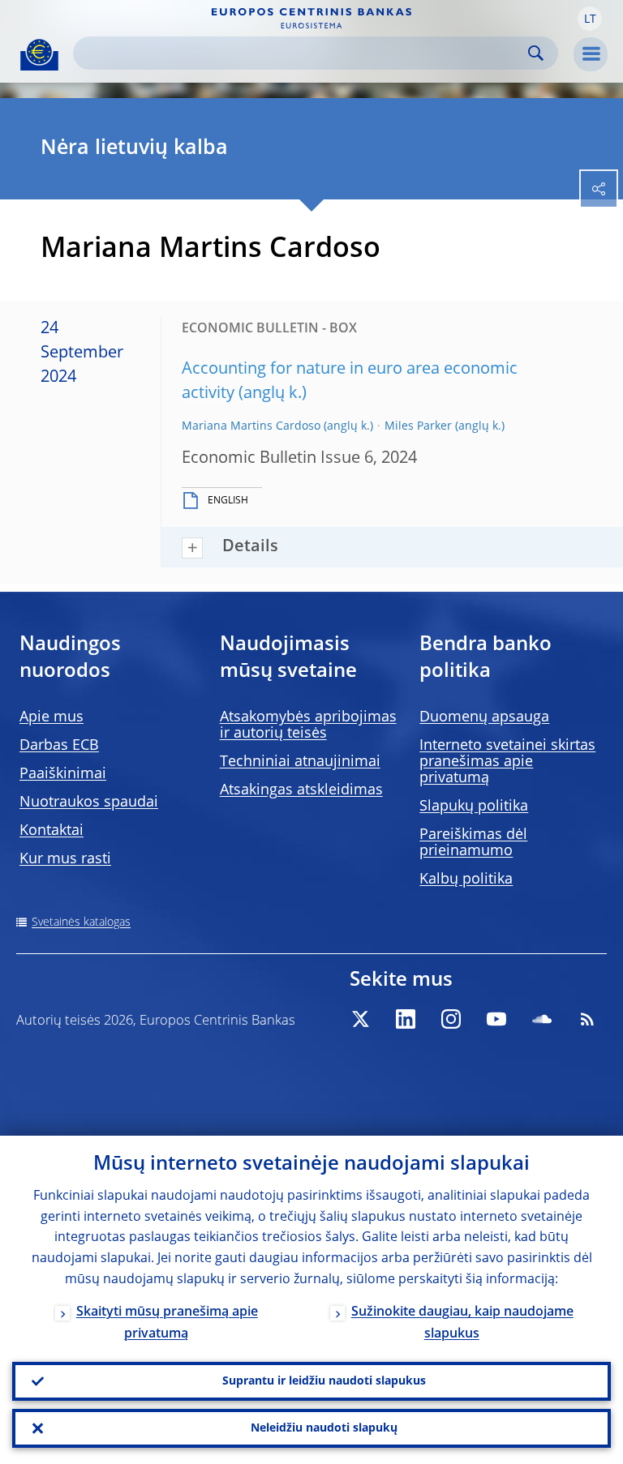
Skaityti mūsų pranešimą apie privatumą (167, 1323)
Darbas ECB (59, 745)
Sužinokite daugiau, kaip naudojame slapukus (462, 1323)
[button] (590, 18)
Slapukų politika (473, 806)
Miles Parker (418, 426)
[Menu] (591, 54)
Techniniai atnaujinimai (300, 762)
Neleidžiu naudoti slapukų (324, 1428)
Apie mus (51, 717)
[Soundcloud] (541, 1019)
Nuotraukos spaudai (88, 802)
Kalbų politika (466, 879)
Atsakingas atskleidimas (301, 790)
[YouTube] (496, 1019)
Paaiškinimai (62, 774)
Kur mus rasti (65, 859)
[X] (360, 1019)
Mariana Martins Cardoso (251, 426)
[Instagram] (451, 1019)
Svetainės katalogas (81, 922)
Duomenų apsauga (484, 717)
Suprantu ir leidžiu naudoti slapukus (324, 1381)
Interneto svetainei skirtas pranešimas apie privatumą (507, 762)
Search (535, 53)
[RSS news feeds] (587, 1019)
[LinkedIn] (405, 1019)
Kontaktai (51, 831)
